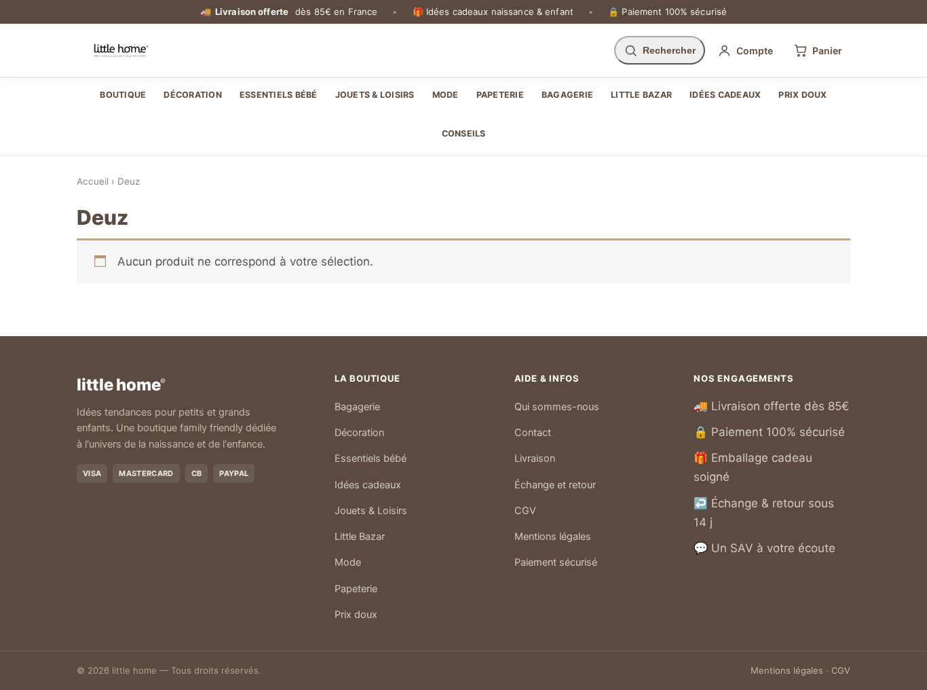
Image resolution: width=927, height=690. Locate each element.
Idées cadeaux (725, 95)
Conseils (464, 133)
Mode (445, 95)
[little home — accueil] (121, 50)
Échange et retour (555, 485)
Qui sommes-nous (556, 407)
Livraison (534, 458)
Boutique (123, 95)
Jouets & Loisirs (375, 95)
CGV (525, 511)
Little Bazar (641, 95)
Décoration (193, 95)
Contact (532, 432)
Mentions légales (552, 536)
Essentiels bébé (279, 95)
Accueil (93, 181)
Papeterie (500, 95)
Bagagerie (567, 95)
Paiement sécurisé (555, 562)
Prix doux (802, 95)
